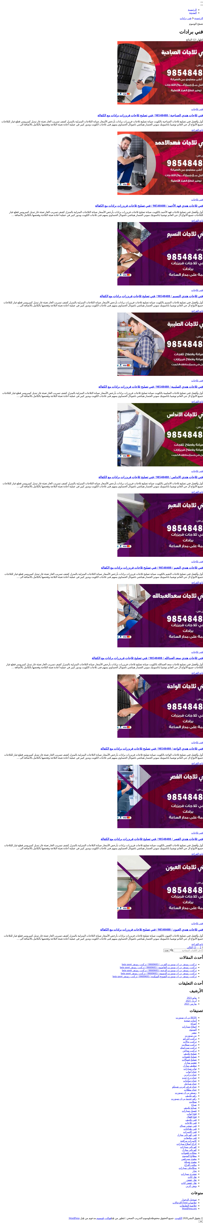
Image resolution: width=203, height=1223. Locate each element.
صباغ (194, 1104)
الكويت (178, 1218)
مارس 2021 (190, 1003)
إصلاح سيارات (189, 1026)
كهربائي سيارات (188, 1147)
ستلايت (193, 1101)
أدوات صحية (190, 1020)
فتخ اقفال (192, 1117)
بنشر (194, 1032)
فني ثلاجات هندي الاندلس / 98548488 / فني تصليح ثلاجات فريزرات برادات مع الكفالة (150, 477)
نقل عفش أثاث (189, 1183)
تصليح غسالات (189, 1059)
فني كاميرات (190, 1132)
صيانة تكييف (190, 1107)
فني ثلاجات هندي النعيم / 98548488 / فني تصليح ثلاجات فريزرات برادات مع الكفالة (152, 567)
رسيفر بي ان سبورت (186, 1092)
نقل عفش (191, 1180)
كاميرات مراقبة (188, 1141)
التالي (190, 947)
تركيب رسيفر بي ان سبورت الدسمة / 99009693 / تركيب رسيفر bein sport (159, 973)
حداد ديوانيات (190, 1080)
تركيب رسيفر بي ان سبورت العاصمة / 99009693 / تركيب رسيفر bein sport (158, 967)
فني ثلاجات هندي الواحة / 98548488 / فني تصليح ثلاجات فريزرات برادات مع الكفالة (152, 748)
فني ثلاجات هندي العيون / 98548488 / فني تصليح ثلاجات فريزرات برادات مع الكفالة (151, 929)
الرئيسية (192, 9)
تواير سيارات (190, 1068)
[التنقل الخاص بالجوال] (201, 2)
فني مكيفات (190, 1138)
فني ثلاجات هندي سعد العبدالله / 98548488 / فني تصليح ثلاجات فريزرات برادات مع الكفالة (147, 658)
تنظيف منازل (190, 1065)
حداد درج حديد (189, 1077)
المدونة (193, 12)
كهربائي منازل (189, 1150)
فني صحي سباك (188, 1126)
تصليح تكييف (190, 1053)
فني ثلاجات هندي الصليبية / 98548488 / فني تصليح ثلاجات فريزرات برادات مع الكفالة (150, 386)
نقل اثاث (192, 1177)
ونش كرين (191, 1186)
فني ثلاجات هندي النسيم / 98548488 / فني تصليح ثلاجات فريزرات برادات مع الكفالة (151, 296)
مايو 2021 (192, 997)
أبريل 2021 (191, 1000)
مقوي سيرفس (189, 1159)
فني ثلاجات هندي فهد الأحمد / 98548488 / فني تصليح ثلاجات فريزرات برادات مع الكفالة (149, 205)
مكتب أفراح (190, 1165)
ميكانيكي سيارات (188, 1168)
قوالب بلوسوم (104, 1218)
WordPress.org (189, 1208)
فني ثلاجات (197, 109)
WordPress (74, 1218)
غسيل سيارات (189, 1110)
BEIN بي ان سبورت (186, 1017)
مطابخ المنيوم (189, 1156)
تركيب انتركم (190, 1038)
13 (194, 947)
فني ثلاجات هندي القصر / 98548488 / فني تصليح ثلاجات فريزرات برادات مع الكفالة (152, 839)
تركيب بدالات (190, 1041)
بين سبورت (191, 1035)
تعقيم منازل (190, 1062)
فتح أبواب (192, 1113)
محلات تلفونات (189, 1153)
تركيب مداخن (190, 1050)
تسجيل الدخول (189, 1199)
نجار (194, 1171)
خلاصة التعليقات (188, 1205)
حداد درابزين (190, 1074)
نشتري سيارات (189, 1174)
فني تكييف (191, 1120)
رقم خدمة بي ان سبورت (184, 1098)
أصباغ (194, 1023)
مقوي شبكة (190, 1162)
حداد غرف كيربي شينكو (184, 1086)
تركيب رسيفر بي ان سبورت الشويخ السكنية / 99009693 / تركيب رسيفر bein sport (155, 976)
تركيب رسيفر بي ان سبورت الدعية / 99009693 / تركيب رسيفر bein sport (159, 970)
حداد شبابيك (190, 1083)
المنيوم (193, 1029)
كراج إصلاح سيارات (187, 1144)
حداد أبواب (191, 1071)
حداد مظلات (190, 1089)
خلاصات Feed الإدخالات (185, 1202)
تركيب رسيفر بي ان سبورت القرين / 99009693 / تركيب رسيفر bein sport (159, 964)
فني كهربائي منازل (187, 1135)
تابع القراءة (197, 130)
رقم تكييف (191, 1095)
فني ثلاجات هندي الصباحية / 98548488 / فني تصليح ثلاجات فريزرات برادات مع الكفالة (150, 115)
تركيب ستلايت (189, 1044)
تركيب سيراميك (188, 1047)
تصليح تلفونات (189, 1056)
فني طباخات (190, 1129)
